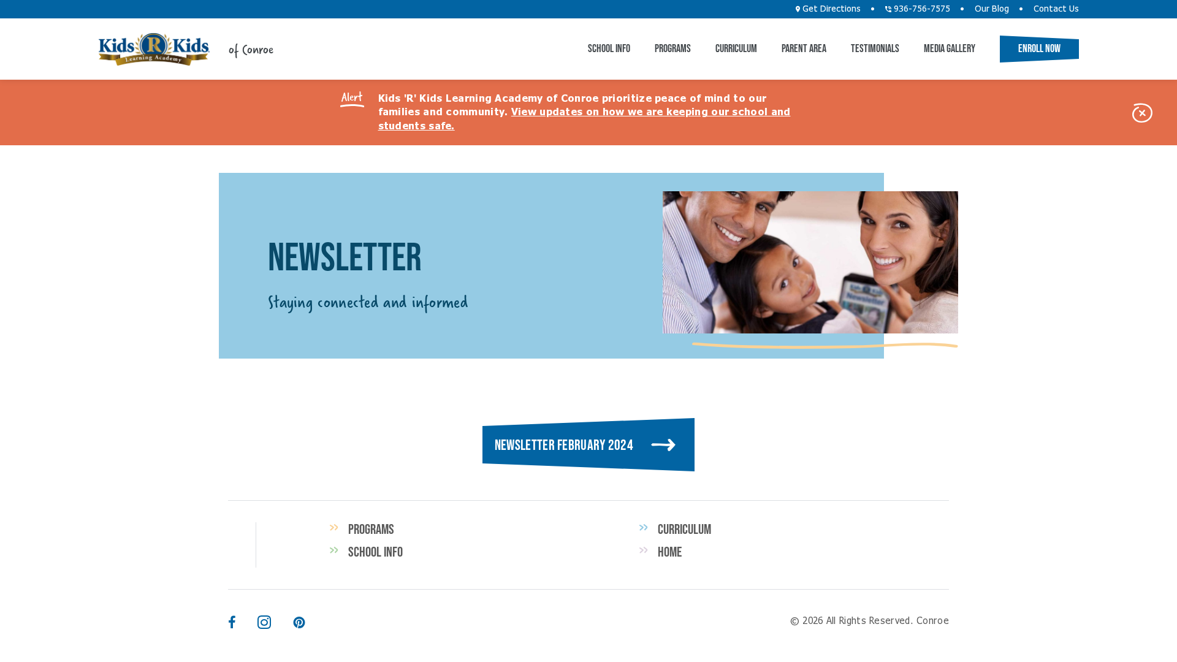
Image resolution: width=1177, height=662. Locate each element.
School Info (609, 48)
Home (670, 552)
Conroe (154, 49)
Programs (673, 48)
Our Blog (992, 9)
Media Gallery (949, 48)
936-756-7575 (920, 9)
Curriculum (736, 48)
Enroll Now (1039, 48)
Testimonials (875, 48)
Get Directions (830, 9)
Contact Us (1056, 9)
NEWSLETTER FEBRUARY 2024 (564, 444)
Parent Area (804, 48)
